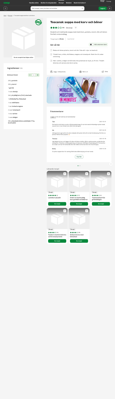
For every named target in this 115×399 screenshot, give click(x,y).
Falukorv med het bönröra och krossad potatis (57, 236)
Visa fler (79, 157)
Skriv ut (85, 72)
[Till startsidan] (7, 3)
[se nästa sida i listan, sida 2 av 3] (111, 164)
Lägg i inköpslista (59, 72)
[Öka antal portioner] (38, 75)
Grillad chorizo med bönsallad (76, 236)
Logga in (102, 8)
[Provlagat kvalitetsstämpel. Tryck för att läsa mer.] (38, 22)
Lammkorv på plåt (54, 198)
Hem (5, 15)
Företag (108, 1)
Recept (10, 15)
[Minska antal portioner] (30, 75)
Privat (102, 1)
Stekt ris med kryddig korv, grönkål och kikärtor (79, 199)
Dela (106, 71)
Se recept (57, 204)
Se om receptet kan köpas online (23, 57)
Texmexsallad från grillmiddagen (98, 199)
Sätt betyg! (69, 27)
